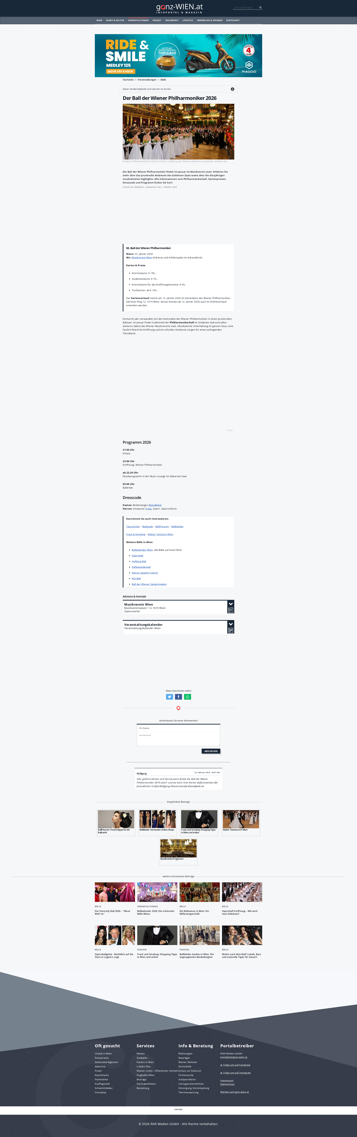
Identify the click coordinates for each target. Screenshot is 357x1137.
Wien (99, 20)
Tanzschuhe (133, 526)
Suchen (260, 7)
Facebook (178, 697)
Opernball (137, 555)
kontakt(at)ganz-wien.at (233, 1057)
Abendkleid (155, 505)
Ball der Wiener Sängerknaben (149, 584)
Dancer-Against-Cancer (145, 572)
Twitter (169, 697)
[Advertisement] (178, 214)
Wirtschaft (233, 20)
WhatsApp (187, 697)
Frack (148, 508)
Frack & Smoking (135, 534)
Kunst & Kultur (115, 20)
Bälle (163, 79)
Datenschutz (227, 1084)
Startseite (128, 79)
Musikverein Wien (142, 257)
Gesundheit (172, 20)
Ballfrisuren (162, 526)
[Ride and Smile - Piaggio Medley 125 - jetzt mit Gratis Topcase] (178, 55)
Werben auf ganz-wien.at (234, 1092)
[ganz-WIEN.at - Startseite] (178, 8)
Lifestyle (188, 20)
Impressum (227, 1080)
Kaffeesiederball (141, 567)
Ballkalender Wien (142, 550)
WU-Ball (136, 578)
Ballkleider (177, 526)
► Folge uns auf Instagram (235, 1072)
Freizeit (157, 20)
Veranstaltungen (138, 20)
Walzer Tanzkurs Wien (160, 534)
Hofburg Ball (139, 561)
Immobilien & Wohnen (209, 20)
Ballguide (147, 526)
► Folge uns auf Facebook (235, 1065)
